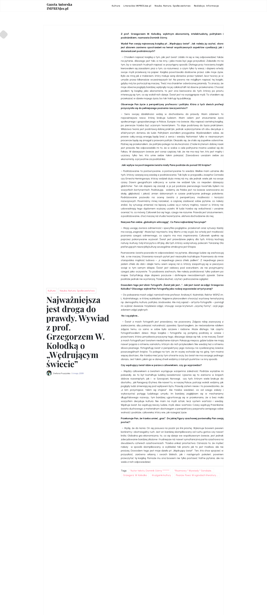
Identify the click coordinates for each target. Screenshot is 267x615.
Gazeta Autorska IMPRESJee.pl (59, 6)
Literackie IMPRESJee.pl (137, 5)
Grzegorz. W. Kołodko (135, 475)
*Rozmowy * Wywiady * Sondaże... (193, 470)
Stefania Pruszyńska (61, 373)
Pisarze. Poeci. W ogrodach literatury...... (197, 475)
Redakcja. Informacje (206, 5)
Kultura (116, 5)
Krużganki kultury (161, 475)
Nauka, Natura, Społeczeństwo (173, 5)
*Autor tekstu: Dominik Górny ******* (149, 470)
